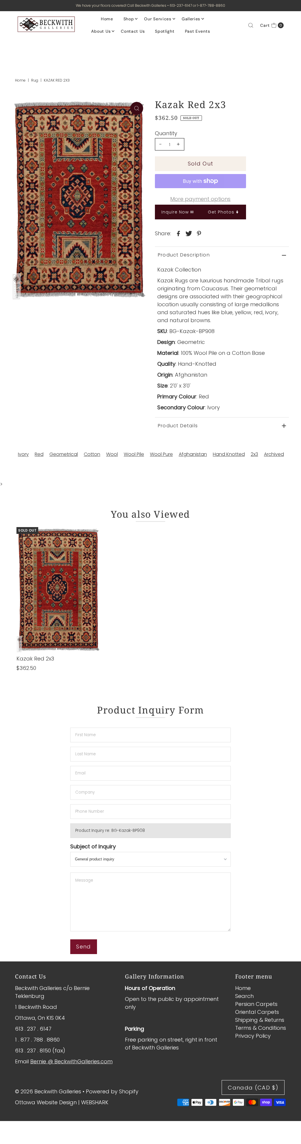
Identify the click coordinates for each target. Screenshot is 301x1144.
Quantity (166, 133)
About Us (101, 31)
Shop (128, 18)
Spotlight (164, 31)
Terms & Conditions (260, 1028)
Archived (274, 454)
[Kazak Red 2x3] (58, 589)
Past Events (197, 31)
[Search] (250, 25)
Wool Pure (161, 454)
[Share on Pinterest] (199, 233)
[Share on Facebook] (178, 233)
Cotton (92, 454)
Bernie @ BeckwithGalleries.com (71, 1061)
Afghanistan (193, 454)
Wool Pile (134, 454)
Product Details (178, 425)
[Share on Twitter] (188, 233)
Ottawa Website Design (46, 1102)
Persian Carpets (256, 1004)
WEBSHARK (94, 1102)
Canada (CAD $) (253, 1087)
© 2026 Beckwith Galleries (48, 1091)
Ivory (23, 454)
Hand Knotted (229, 454)
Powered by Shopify (112, 1091)
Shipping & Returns (259, 1020)
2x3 (254, 454)
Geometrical (63, 454)
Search (244, 996)
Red (39, 454)
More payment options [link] (200, 199)
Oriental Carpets (257, 1012)
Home (107, 18)
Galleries (191, 18)
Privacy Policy (253, 1035)
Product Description (184, 254)
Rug (34, 80)
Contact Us (133, 31)
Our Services (157, 18)
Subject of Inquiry (93, 846)
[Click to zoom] (136, 108)
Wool (112, 454)
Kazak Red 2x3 (35, 658)
